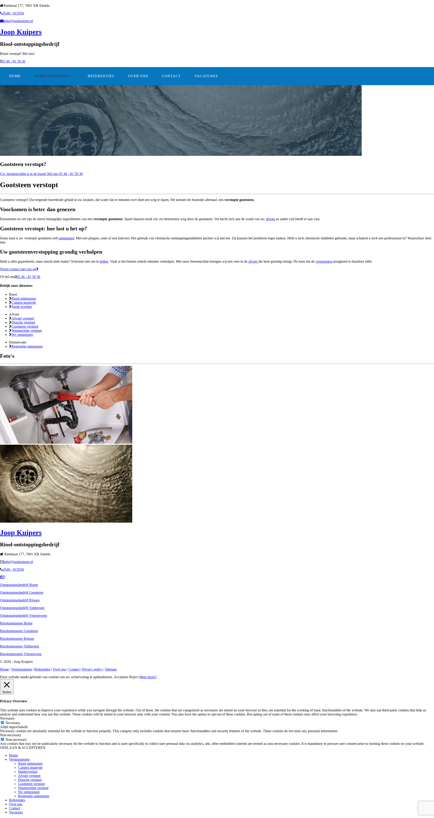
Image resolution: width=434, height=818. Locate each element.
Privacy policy (92, 669)
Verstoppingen (51, 76)
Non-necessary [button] (10, 735)
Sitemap (111, 669)
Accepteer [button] (121, 677)
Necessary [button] (7, 718)
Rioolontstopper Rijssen (17, 638)
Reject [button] (133, 677)
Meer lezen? (148, 677)
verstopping (324, 261)
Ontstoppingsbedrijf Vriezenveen (23, 615)
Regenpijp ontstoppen (27, 346)
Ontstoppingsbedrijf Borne (19, 585)
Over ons (138, 76)
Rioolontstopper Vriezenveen (21, 654)
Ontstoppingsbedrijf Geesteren (21, 592)
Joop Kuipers (21, 32)
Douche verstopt (23, 322)
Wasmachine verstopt (27, 330)
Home (15, 76)
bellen (104, 261)
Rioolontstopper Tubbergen (19, 646)
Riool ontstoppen (24, 298)
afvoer (271, 219)
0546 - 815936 (13, 13)
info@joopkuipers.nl (18, 21)
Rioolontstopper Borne (16, 623)
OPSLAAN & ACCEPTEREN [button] (22, 748)
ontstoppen (66, 238)
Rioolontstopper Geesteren (19, 631)
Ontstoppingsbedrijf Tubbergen (22, 608)
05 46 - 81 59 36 (13, 61)
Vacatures (206, 76)
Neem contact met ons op (18, 269)
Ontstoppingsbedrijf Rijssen (20, 600)
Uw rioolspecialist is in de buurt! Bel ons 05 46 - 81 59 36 (41, 174)
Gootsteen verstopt (25, 326)
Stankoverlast (27, 772)
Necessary (12, 723)
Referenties (101, 76)
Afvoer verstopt (23, 318)
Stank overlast (22, 307)
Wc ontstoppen (22, 335)
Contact (171, 76)
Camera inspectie (24, 302)
